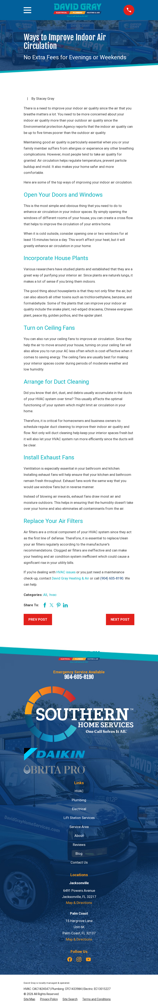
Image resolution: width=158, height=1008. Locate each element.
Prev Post (37, 619)
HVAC (79, 791)
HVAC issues (66, 572)
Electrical (79, 809)
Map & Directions (79, 903)
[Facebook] (69, 959)
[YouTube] (88, 959)
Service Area (79, 827)
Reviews (79, 845)
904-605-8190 (79, 677)
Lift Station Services (79, 818)
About (79, 836)
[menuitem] (29, 999)
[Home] (77, 10)
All (45, 595)
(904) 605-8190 (111, 578)
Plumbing (79, 800)
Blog (79, 854)
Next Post (120, 619)
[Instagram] (79, 959)
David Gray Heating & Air (70, 578)
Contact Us (79, 862)
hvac (53, 595)
